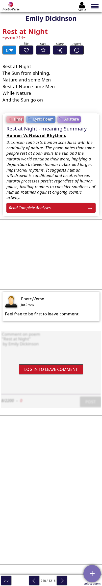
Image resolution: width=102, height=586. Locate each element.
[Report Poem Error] (77, 50)
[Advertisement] (51, 254)
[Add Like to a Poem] (26, 50)
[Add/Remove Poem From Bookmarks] (43, 50)
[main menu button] (95, 6)
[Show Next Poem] (62, 580)
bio (6, 580)
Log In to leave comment (51, 369)
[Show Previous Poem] (34, 580)
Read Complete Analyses (30, 207)
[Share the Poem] (60, 50)
